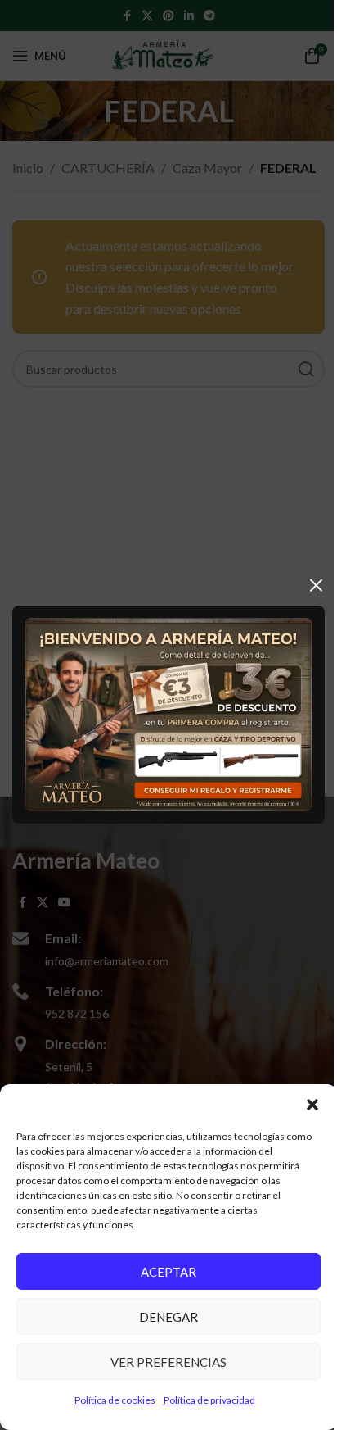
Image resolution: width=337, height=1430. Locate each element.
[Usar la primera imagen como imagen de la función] (168, 713)
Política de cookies (114, 1400)
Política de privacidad (209, 1400)
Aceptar (168, 1271)
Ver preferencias (168, 1362)
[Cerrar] (316, 585)
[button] (312, 1104)
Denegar (168, 1317)
